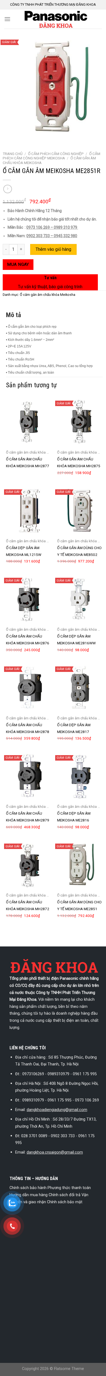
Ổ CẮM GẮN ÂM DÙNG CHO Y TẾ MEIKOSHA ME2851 (79, 905)
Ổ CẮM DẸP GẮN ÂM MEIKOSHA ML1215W (23, 551)
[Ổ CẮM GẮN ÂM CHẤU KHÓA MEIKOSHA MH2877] (29, 422)
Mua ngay (18, 264)
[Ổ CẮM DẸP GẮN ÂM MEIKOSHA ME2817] (80, 687)
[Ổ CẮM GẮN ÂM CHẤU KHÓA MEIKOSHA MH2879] (29, 776)
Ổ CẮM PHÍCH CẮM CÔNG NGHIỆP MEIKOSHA (51, 155)
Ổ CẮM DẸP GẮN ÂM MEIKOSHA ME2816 (74, 816)
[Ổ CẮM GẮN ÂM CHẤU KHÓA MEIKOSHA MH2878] (29, 687)
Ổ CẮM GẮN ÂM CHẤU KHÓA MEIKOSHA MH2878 (27, 728)
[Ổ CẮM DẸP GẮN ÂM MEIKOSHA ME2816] (80, 776)
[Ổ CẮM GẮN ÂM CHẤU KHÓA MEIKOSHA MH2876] (29, 599)
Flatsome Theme (69, 1368)
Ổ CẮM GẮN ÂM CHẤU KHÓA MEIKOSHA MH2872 (27, 905)
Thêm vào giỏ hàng (53, 249)
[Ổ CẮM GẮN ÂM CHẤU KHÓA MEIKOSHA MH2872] (29, 864)
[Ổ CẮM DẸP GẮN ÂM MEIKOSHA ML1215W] (29, 510)
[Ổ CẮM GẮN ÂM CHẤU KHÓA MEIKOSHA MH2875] (80, 422)
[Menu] (7, 19)
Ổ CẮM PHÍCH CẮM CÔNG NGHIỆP (56, 153)
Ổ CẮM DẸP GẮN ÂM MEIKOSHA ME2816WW (76, 639)
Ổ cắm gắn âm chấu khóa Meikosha (47, 295)
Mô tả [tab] (13, 315)
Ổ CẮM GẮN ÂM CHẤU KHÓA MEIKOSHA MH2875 (78, 462)
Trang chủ (13, 153)
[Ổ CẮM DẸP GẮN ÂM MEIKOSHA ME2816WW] (80, 599)
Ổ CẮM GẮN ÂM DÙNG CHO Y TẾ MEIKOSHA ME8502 (79, 551)
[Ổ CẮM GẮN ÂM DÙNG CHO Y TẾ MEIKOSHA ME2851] (80, 864)
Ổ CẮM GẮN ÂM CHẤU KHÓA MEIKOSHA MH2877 (27, 462)
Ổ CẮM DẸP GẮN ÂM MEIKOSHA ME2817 (74, 728)
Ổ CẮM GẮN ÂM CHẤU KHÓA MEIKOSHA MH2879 (27, 816)
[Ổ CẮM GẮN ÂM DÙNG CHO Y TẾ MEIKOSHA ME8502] (80, 510)
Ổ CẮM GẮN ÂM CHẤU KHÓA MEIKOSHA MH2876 (27, 639)
